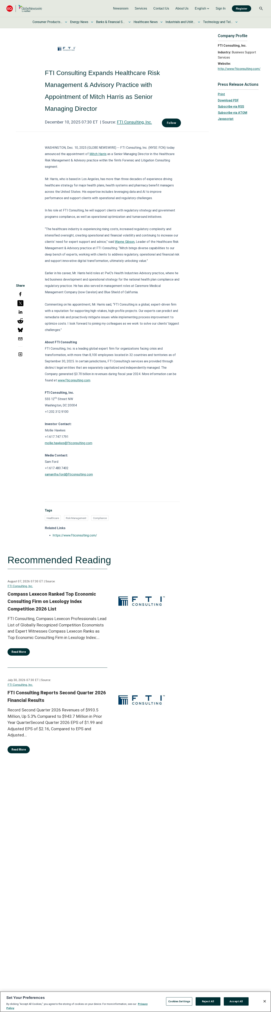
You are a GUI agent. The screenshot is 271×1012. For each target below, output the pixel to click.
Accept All (236, 1001)
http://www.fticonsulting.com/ (239, 69)
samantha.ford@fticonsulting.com (69, 474)
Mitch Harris (98, 154)
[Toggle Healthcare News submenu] (161, 22)
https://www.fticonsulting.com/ (75, 535)
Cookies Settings (179, 1001)
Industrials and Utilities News (180, 22)
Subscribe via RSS (231, 106)
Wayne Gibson (125, 242)
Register (241, 8)
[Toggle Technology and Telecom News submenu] (236, 22)
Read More (19, 651)
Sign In (221, 8)
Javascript (226, 119)
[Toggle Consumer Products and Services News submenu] (66, 22)
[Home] (24, 8)
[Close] (264, 1001)
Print (221, 94)
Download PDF (228, 100)
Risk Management (76, 518)
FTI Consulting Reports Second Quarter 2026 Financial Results (57, 696)
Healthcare (53, 518)
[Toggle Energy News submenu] (92, 22)
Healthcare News (146, 22)
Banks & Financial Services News (111, 22)
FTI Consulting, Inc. (134, 122)
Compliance (100, 518)
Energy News (79, 22)
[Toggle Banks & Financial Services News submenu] (130, 22)
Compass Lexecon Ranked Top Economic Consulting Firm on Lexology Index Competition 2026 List (52, 601)
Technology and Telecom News (218, 22)
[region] (135, 1001)
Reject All (208, 1001)
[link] (120, 9)
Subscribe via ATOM (232, 113)
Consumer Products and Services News (47, 22)
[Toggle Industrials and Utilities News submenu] (199, 22)
